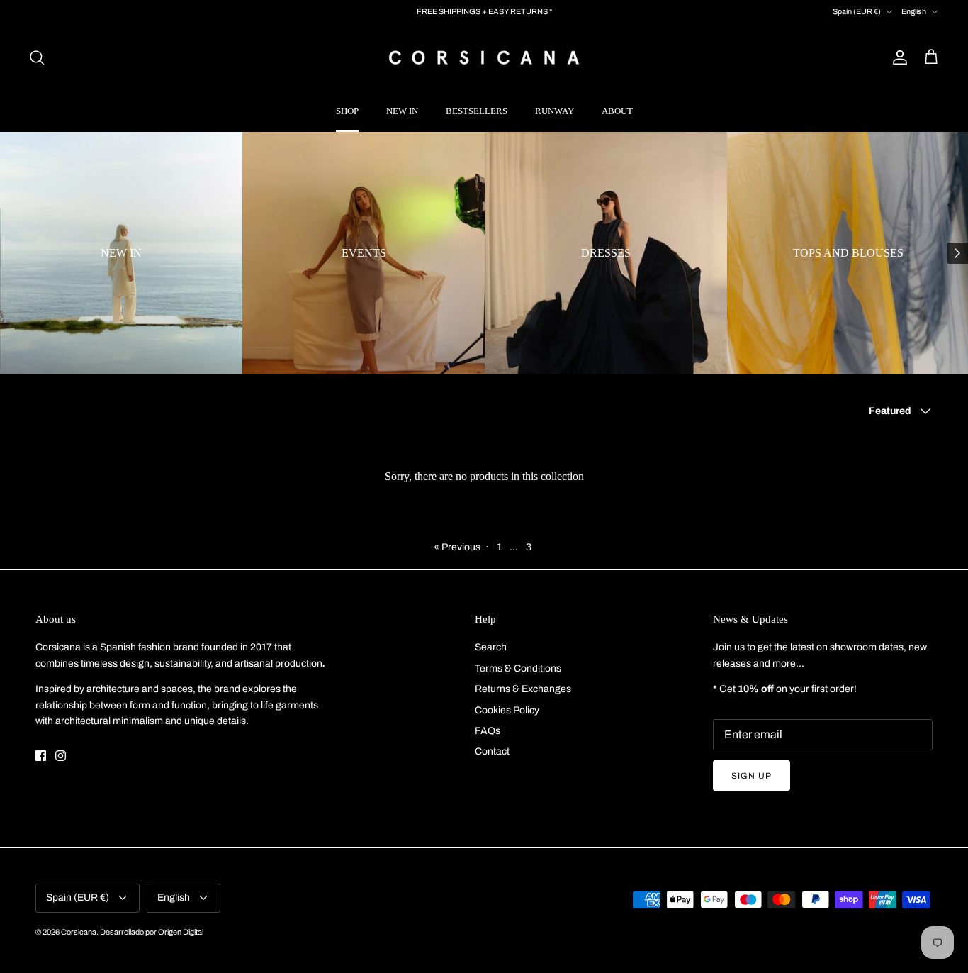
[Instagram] (60, 755)
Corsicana (78, 932)
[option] (121, 253)
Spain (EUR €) (857, 11)
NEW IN (402, 111)
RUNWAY (554, 111)
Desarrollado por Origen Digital (151, 932)
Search (491, 647)
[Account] (897, 57)
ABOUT (617, 111)
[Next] (957, 253)
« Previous (457, 547)
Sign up (751, 776)
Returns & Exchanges (523, 689)
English (913, 11)
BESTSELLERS (476, 111)
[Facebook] (40, 755)
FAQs (487, 730)
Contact (492, 751)
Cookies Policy (507, 710)
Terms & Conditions (518, 668)
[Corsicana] (484, 57)
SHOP (347, 111)
